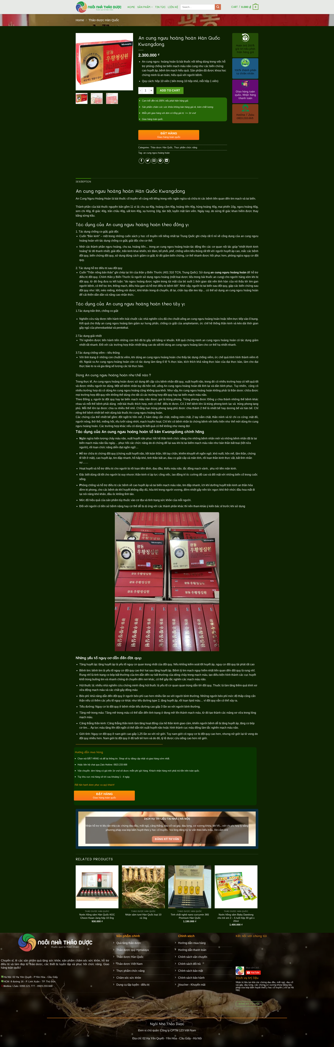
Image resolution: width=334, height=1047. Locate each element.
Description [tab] (83, 181)
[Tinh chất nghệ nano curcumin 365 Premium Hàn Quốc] (189, 886)
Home (80, 20)
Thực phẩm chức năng (185, 147)
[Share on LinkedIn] (166, 161)
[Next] (127, 61)
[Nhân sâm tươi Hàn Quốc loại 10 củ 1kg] (143, 886)
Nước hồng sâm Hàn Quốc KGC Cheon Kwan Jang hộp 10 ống (97, 916)
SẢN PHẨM (143, 7)
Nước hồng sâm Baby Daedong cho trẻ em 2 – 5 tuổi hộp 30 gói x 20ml (236, 917)
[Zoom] (80, 86)
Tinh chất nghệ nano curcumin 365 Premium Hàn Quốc (190, 916)
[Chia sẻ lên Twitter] (148, 161)
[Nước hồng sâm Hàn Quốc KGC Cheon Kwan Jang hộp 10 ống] (97, 886)
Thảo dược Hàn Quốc (104, 20)
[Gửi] (218, 7)
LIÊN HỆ (173, 7)
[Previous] (81, 61)
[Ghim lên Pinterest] (160, 161)
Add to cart (170, 90)
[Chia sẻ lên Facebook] (141, 161)
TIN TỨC (160, 7)
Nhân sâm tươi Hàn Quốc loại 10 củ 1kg (143, 916)
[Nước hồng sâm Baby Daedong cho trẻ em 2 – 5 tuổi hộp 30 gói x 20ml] (236, 886)
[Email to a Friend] (154, 161)
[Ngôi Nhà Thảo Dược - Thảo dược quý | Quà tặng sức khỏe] (99, 7)
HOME (131, 7)
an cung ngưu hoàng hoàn (156, 153)
